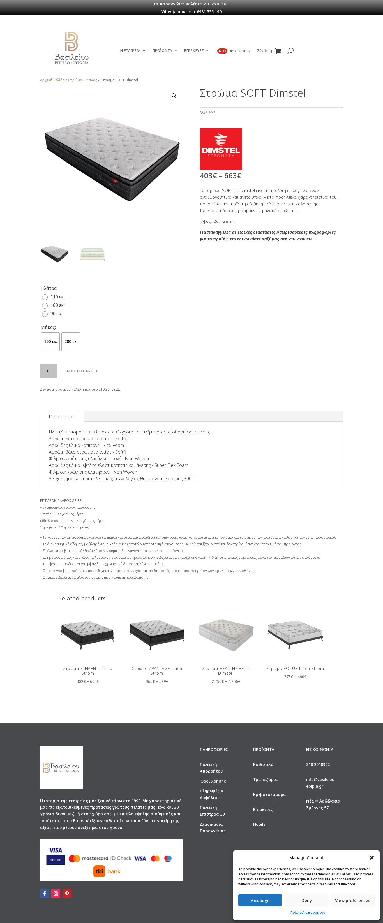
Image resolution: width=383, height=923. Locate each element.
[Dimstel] (221, 150)
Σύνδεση (264, 50)
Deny (306, 900)
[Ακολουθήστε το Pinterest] (67, 893)
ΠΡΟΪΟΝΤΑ (162, 50)
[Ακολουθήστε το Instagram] (55, 893)
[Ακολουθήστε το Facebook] (44, 893)
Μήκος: (48, 327)
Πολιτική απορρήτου (307, 912)
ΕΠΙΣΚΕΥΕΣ (194, 50)
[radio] (54, 297)
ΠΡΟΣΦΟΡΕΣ (235, 50)
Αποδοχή (260, 900)
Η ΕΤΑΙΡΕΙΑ (130, 50)
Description (62, 416)
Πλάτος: (49, 288)
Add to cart (79, 371)
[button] (372, 858)
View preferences (352, 900)
